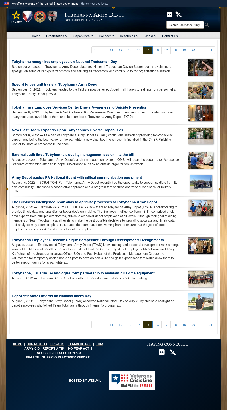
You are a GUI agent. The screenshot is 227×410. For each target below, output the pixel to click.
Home (36, 36)
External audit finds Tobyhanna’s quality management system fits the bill (73, 154)
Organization (55, 36)
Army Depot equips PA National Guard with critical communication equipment (77, 177)
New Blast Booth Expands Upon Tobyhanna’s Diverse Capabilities (67, 129)
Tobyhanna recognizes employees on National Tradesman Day (64, 61)
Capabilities (81, 36)
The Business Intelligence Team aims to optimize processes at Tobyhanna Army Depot (84, 201)
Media (148, 36)
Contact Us (170, 36)
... (103, 50)
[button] (97, 3)
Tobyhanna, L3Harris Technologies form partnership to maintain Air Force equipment (83, 273)
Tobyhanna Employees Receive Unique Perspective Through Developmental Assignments (88, 239)
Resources (127, 36)
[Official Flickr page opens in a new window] (169, 14)
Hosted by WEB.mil (85, 380)
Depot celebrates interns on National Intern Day (51, 295)
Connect (105, 36)
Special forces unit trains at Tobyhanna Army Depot (55, 84)
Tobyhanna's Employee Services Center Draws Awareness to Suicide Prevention (79, 107)
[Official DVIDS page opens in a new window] (178, 14)
